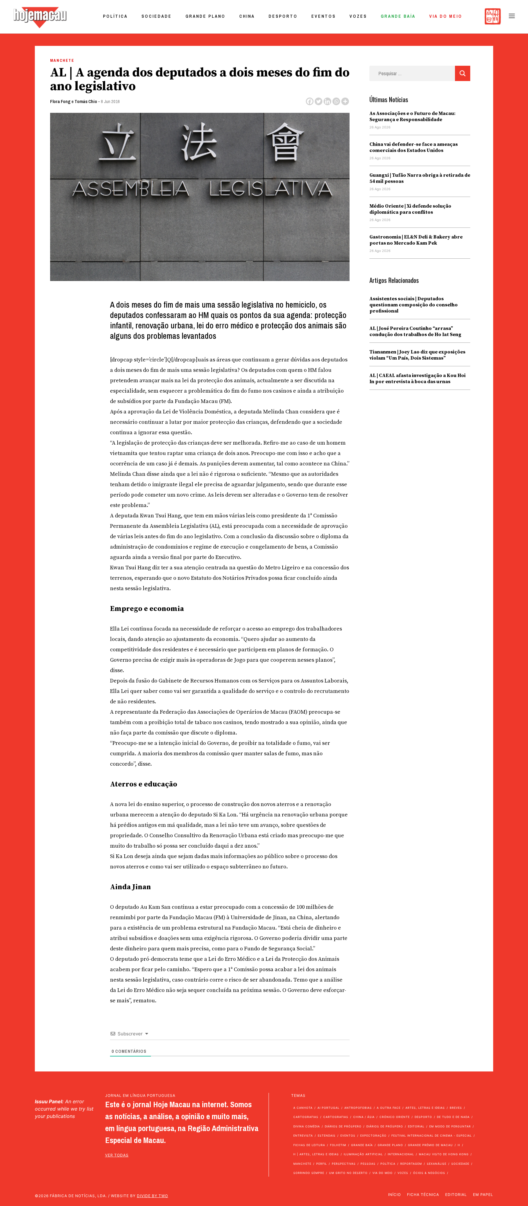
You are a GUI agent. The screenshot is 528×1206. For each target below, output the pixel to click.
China (247, 16)
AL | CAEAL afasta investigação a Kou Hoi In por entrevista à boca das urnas (417, 378)
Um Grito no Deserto (348, 1173)
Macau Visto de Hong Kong (444, 1154)
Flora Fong (60, 101)
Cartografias (305, 1117)
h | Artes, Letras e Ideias (316, 1154)
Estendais (327, 1135)
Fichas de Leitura (309, 1145)
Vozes (358, 16)
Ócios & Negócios (429, 1173)
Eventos (323, 16)
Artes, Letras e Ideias (425, 1107)
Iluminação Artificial (363, 1154)
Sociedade (156, 16)
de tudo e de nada (453, 1117)
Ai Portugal (328, 1107)
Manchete (62, 60)
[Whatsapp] (336, 101)
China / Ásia (364, 1117)
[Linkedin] (327, 101)
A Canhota (303, 1107)
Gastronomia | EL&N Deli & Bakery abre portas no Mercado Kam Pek (416, 240)
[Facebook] (310, 101)
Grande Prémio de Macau (430, 1145)
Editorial (416, 1126)
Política (115, 16)
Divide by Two (152, 1195)
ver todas (117, 1155)
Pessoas (368, 1163)
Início (394, 1194)
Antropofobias (358, 1107)
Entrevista (303, 1135)
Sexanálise (436, 1163)
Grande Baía (398, 16)
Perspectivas (344, 1163)
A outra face (389, 1107)
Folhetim (338, 1145)
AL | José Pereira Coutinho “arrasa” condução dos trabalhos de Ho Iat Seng (415, 331)
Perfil (321, 1163)
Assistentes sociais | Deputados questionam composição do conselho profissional (413, 305)
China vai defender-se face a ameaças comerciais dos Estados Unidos (413, 147)
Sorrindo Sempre (308, 1173)
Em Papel (483, 1194)
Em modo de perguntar (450, 1126)
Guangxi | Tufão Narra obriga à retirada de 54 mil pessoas (419, 178)
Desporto (283, 16)
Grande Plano (205, 16)
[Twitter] (318, 101)
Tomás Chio (86, 101)
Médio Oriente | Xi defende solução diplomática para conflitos (410, 209)
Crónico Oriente (395, 1117)
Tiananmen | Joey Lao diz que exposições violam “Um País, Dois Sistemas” (417, 355)
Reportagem (411, 1163)
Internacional (401, 1154)
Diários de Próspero (343, 1126)
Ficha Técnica (423, 1194)
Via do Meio (445, 16)
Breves (456, 1107)
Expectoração (373, 1135)
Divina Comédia (306, 1126)
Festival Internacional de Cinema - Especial (431, 1135)
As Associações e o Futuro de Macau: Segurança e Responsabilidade (412, 116)
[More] (345, 101)
